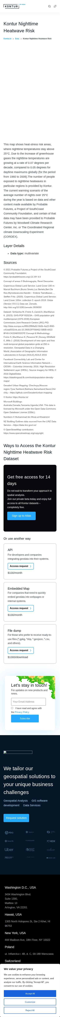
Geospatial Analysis (16, 800)
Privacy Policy (22, 712)
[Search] (49, 6)
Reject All (30, 1010)
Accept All (30, 993)
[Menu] (55, 6)
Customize (30, 1002)
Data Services (31, 805)
